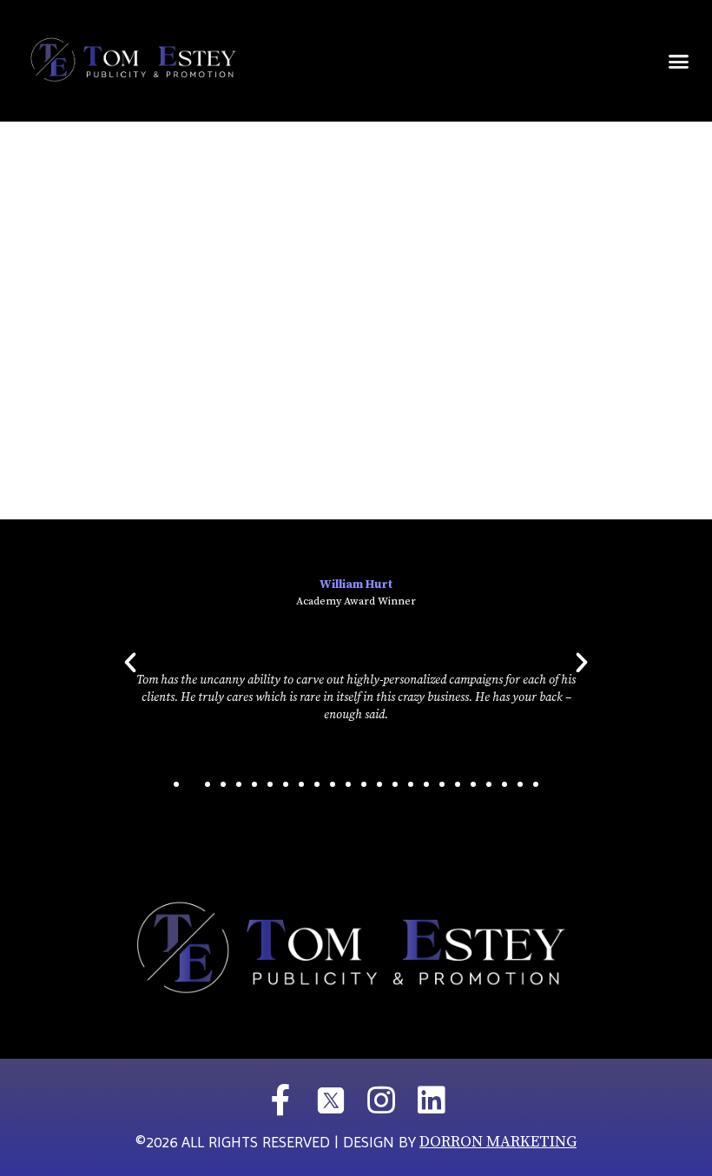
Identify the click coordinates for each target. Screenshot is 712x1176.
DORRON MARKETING (498, 1142)
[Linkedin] (431, 1100)
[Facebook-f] (280, 1100)
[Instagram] (381, 1100)
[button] (679, 60)
